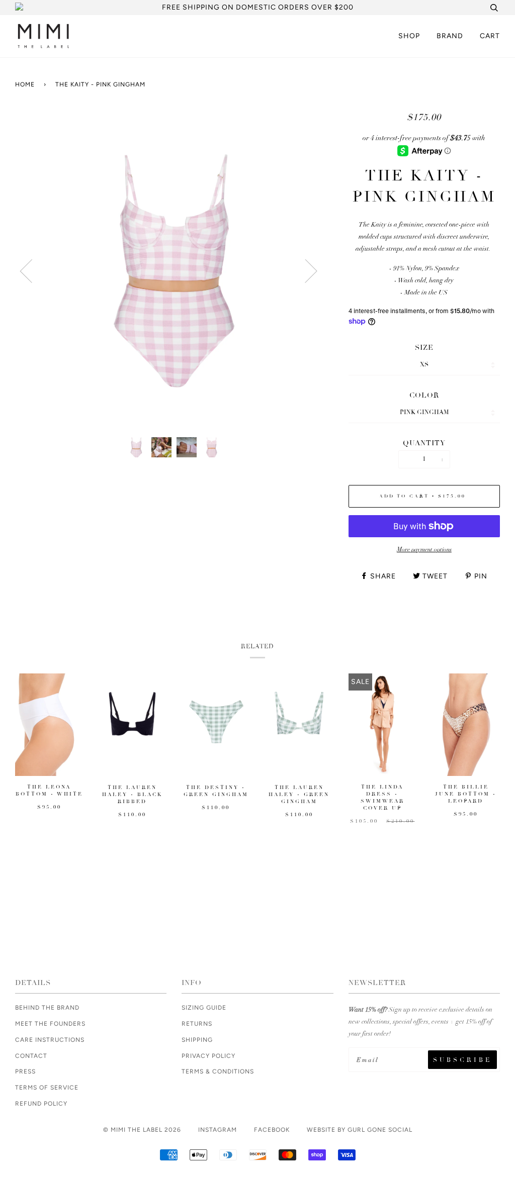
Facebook (272, 1129)
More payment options (424, 549)
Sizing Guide (204, 1007)
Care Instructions (49, 1039)
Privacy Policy (208, 1055)
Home (25, 84)
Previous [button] (48, 278)
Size (424, 347)
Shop (409, 36)
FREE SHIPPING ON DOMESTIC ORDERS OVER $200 (258, 7)
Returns (197, 1023)
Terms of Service (46, 1087)
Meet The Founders (50, 1023)
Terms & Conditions (218, 1071)
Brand (450, 36)
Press (25, 1071)
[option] (174, 271)
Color (424, 395)
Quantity (424, 443)
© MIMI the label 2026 (142, 1129)
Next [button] (328, 278)
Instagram (217, 1129)
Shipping (197, 1039)
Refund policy (41, 1103)
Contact (31, 1055)
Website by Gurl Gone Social (359, 1129)
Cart (490, 36)
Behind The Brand (47, 1007)
